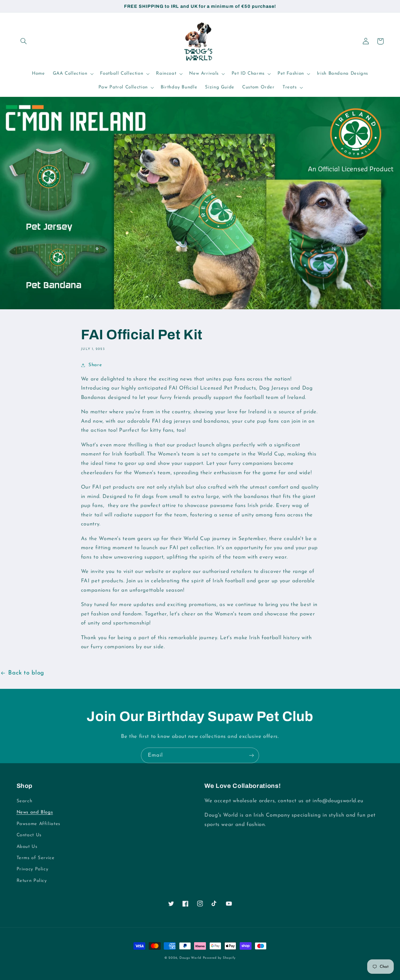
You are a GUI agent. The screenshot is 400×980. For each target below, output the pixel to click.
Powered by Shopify (219, 958)
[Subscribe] (251, 755)
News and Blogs (35, 812)
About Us (27, 846)
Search (24, 801)
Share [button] (95, 365)
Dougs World (190, 958)
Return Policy (32, 880)
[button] (24, 41)
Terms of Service (36, 858)
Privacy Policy (32, 869)
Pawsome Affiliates (38, 824)
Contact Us (29, 835)
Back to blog (26, 673)
